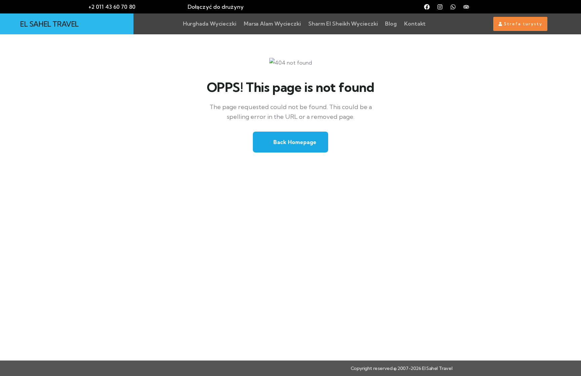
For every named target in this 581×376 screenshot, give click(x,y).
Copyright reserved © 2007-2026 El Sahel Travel (402, 368)
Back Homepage (294, 142)
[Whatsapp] (453, 6)
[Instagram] (440, 6)
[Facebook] (427, 6)
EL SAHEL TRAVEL (49, 24)
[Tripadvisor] (466, 6)
